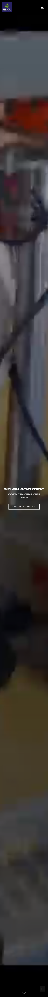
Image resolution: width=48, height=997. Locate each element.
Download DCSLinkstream (24, 507)
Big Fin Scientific (24, 489)
